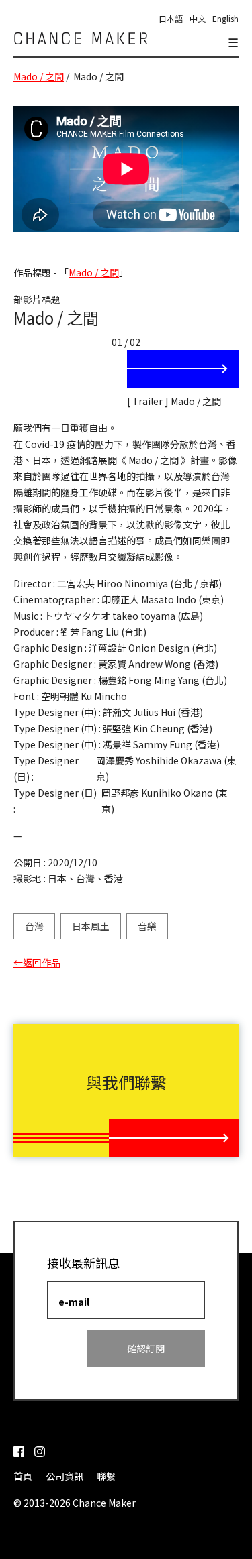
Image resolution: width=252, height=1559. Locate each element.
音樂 (147, 926)
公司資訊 (64, 1476)
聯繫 (106, 1476)
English (225, 18)
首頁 (22, 1476)
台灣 (34, 926)
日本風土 (91, 926)
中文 (198, 18)
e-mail (73, 1301)
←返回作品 (36, 962)
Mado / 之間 (38, 76)
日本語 (171, 18)
